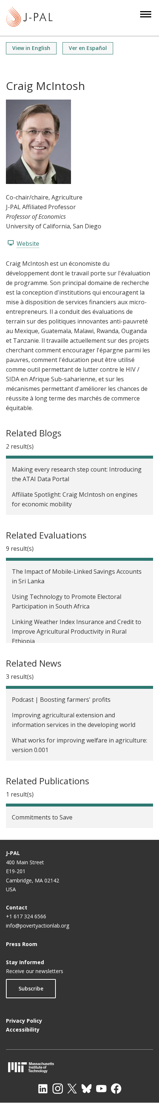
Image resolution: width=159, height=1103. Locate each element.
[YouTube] (101, 1088)
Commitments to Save (42, 817)
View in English (31, 47)
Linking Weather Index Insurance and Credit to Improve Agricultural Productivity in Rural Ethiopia (76, 631)
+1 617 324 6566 (26, 916)
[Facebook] (116, 1088)
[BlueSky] (86, 1088)
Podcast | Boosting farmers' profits (61, 699)
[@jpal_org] (58, 1088)
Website (28, 243)
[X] (72, 1088)
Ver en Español (88, 47)
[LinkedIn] (43, 1088)
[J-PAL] (29, 18)
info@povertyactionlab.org (37, 925)
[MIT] (79, 1067)
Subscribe (30, 988)
